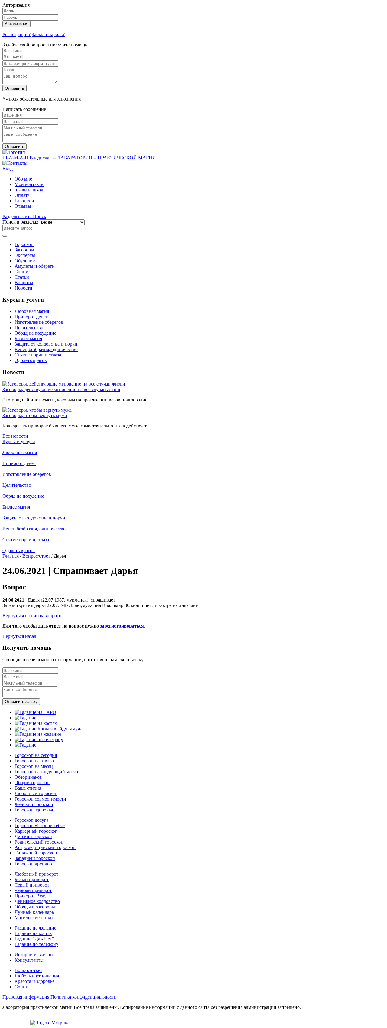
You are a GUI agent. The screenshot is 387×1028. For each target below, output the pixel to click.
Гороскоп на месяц (34, 766)
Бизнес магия (28, 338)
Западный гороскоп (35, 858)
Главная (10, 556)
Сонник (23, 271)
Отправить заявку (21, 701)
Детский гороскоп (33, 836)
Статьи (22, 277)
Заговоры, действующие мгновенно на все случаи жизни (61, 389)
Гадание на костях (33, 933)
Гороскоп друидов (33, 863)
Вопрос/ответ (36, 556)
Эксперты (25, 255)
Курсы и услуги (18, 441)
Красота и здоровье (34, 981)
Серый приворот (32, 884)
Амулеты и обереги (35, 266)
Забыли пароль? (48, 34)
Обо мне (23, 178)
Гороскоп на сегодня (36, 755)
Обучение (25, 260)
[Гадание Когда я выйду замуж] (48, 728)
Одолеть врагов (31, 360)
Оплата (22, 195)
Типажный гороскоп (36, 852)
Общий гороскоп (32, 782)
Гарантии (24, 200)
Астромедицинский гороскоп (45, 847)
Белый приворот (32, 879)
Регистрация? (16, 34)
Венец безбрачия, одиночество (46, 349)
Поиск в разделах (20, 221)
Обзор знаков (28, 777)
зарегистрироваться (122, 625)
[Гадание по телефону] (39, 739)
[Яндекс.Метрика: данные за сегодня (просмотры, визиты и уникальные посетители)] (50, 1023)
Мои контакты (29, 184)
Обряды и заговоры (35, 906)
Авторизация (16, 24)
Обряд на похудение (35, 333)
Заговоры (24, 249)
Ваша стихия (28, 788)
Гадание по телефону (36, 944)
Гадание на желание (35, 927)
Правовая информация (25, 997)
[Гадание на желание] (38, 734)
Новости (23, 287)
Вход (7, 168)
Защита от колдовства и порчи (46, 344)
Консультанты (29, 960)
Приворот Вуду (31, 895)
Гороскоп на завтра (34, 760)
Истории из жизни (34, 954)
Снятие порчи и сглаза (38, 354)
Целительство (29, 327)
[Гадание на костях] (36, 723)
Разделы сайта (17, 216)
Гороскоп (24, 244)
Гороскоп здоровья (34, 809)
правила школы (31, 189)
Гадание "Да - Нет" (34, 938)
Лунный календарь (34, 912)
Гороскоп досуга (31, 820)
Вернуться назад (19, 636)
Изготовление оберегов (39, 322)
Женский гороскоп (34, 804)
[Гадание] (25, 717)
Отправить (14, 88)
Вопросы (24, 282)
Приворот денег (31, 316)
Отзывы (23, 206)
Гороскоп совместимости (40, 798)
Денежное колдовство (37, 901)
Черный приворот (33, 890)
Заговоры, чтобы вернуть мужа (34, 415)
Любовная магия (32, 311)
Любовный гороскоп (36, 793)
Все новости (15, 436)
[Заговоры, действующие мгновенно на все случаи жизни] (63, 383)
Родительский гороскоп (39, 841)
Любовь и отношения (37, 975)
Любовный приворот (36, 874)
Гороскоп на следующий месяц (46, 771)
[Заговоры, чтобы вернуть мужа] (37, 410)
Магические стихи (34, 917)
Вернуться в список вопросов (33, 615)
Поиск (39, 216)
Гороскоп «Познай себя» (40, 825)
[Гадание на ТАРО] (35, 712)
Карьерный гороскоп (36, 831)
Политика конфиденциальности (83, 997)
